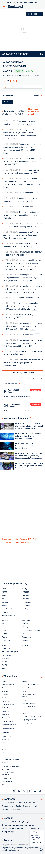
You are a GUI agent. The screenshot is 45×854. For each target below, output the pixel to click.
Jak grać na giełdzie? (8, 684)
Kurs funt (4, 698)
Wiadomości (26, 637)
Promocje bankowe (8, 728)
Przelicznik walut (7, 701)
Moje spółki (6, 658)
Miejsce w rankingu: (30, 75)
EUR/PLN (25, 592)
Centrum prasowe (8, 806)
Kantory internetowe (29, 609)
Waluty (15, 2)
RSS (33, 803)
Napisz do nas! (37, 842)
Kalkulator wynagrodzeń (30, 684)
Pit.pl (27, 822)
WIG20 (4, 595)
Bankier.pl (5, 822)
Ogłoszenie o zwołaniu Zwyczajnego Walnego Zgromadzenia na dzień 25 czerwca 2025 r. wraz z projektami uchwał (22, 181)
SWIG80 (5, 605)
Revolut (24, 710)
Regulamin (6, 848)
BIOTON (5, 665)
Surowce (23, 2)
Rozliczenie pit (6, 736)
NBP (36, 2)
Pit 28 (3, 753)
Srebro (4, 634)
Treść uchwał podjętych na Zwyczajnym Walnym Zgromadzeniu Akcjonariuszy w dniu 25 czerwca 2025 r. (22, 147)
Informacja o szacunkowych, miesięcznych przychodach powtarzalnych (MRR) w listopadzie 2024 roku (22, 289)
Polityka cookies (17, 848)
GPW (9, 2)
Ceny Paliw (6, 640)
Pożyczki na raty (7, 778)
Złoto (4, 623)
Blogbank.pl (5, 715)
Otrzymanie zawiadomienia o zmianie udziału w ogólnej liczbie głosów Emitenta (23, 363)
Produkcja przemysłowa (31, 630)
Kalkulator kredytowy (29, 706)
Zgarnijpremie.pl (7, 718)
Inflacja (25, 623)
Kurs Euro (26, 605)
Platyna (4, 637)
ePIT (3, 785)
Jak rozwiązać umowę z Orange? (29, 695)
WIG (3, 599)
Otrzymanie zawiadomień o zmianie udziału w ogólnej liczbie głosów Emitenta (22, 161)
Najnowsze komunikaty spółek (33, 111)
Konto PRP (25, 691)
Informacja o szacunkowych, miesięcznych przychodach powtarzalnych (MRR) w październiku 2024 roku (22, 306)
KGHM (4, 662)
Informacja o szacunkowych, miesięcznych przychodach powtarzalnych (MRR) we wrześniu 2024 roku (22, 326)
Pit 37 (3, 746)
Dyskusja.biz (6, 828)
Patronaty (27, 803)
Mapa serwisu (16, 809)
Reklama (11, 803)
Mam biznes (29, 825)
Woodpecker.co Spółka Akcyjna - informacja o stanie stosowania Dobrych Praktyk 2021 (20, 235)
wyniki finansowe (26, 193)
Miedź (4, 627)
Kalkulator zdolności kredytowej (8, 774)
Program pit (5, 739)
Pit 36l (4, 749)
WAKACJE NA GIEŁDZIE (15, 54)
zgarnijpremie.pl (8, 832)
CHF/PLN (25, 599)
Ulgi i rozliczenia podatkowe (11, 759)
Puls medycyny (22, 828)
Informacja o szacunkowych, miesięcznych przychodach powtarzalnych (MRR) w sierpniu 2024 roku (22, 343)
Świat (30, 2)
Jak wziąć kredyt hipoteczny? (31, 716)
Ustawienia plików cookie (11, 850)
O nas (4, 803)
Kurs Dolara (26, 602)
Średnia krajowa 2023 (9, 725)
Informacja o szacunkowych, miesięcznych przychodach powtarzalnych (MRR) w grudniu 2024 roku (22, 278)
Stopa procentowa (7, 721)
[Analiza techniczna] (6, 81)
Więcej (22, 384)
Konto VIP (5, 708)
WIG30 (4, 592)
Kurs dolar (5, 691)
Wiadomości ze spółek (10, 652)
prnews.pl (19, 825)
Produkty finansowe (23, 806)
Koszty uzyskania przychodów (11, 766)
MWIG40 (5, 602)
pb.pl (14, 828)
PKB (24, 634)
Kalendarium (6, 655)
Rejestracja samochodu (29, 720)
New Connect (7, 609)
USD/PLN (25, 595)
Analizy (25, 640)
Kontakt (35, 806)
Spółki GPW (6, 648)
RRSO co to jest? (27, 723)
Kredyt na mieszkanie (29, 700)
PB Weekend (6, 711)
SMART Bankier (7, 763)
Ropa (4, 630)
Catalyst (5, 612)
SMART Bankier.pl (17, 822)
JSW (3, 668)
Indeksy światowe (8, 615)
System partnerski (8, 825)
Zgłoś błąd (5, 809)
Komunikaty (8, 96)
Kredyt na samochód (28, 703)
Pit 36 (3, 743)
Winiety (24, 713)
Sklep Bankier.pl (7, 781)
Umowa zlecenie (27, 688)
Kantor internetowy (8, 704)
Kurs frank (5, 694)
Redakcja (18, 803)
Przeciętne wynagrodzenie (32, 627)
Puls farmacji (34, 828)
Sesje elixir (5, 769)
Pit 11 (3, 756)
